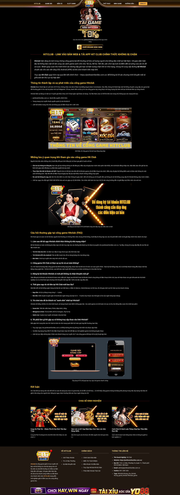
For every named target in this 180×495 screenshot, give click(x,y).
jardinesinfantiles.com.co (91, 39)
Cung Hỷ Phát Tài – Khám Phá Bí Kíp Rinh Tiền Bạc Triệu (48, 430)
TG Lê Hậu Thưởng (69, 461)
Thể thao (106, 3)
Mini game (118, 3)
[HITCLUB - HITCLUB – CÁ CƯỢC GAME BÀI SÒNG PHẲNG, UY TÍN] (90, 3)
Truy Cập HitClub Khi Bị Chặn (92, 467)
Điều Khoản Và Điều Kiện (91, 464)
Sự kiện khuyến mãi (69, 464)
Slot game (71, 3)
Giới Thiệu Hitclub (68, 458)
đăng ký (77, 166)
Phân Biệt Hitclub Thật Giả (91, 471)
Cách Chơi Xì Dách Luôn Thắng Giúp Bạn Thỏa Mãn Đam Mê (129, 430)
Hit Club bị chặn (53, 323)
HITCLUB (37, 3)
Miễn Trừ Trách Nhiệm (90, 461)
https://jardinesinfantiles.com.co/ (93, 75)
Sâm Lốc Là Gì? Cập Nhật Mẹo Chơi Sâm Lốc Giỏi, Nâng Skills (88, 430)
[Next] (149, 424)
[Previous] (30, 424)
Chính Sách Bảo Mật (89, 458)
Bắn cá (59, 3)
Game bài (48, 3)
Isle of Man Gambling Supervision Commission (86, 87)
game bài (76, 391)
